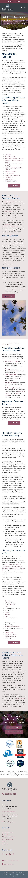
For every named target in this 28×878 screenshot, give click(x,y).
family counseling (13, 568)
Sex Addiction (8, 177)
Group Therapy (9, 601)
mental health (8, 212)
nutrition (4, 226)
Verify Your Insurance (7, 839)
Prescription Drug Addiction (12, 176)
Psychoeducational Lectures (12, 627)
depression (8, 396)
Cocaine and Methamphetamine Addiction (13, 161)
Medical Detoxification (12, 362)
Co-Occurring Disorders (12, 388)
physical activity (14, 226)
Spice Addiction (9, 179)
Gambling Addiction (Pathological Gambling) (14, 165)
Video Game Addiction (11, 181)
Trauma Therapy (9, 633)
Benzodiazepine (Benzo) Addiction (14, 159)
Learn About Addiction (7, 832)
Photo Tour (5, 835)
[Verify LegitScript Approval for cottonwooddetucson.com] (20, 764)
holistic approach (9, 202)
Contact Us (5, 844)
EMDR (6, 607)
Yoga (6, 616)
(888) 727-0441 (14, 1)
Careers (4, 842)
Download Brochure (9, 864)
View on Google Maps (9, 812)
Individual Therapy (10, 367)
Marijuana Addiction (10, 172)
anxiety (17, 394)
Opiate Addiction (9, 174)
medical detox (9, 565)
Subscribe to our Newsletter (11, 861)
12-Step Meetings (10, 605)
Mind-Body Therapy (10, 636)
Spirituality (8, 638)
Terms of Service (20, 874)
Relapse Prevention (11, 382)
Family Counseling (10, 375)
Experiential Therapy (10, 634)
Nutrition (7, 614)
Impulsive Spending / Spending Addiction (13, 169)
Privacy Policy (11, 874)
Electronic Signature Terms (14, 876)
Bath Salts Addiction (10, 157)
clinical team (8, 224)
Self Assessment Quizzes (8, 837)
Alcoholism (8, 155)
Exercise (7, 612)
